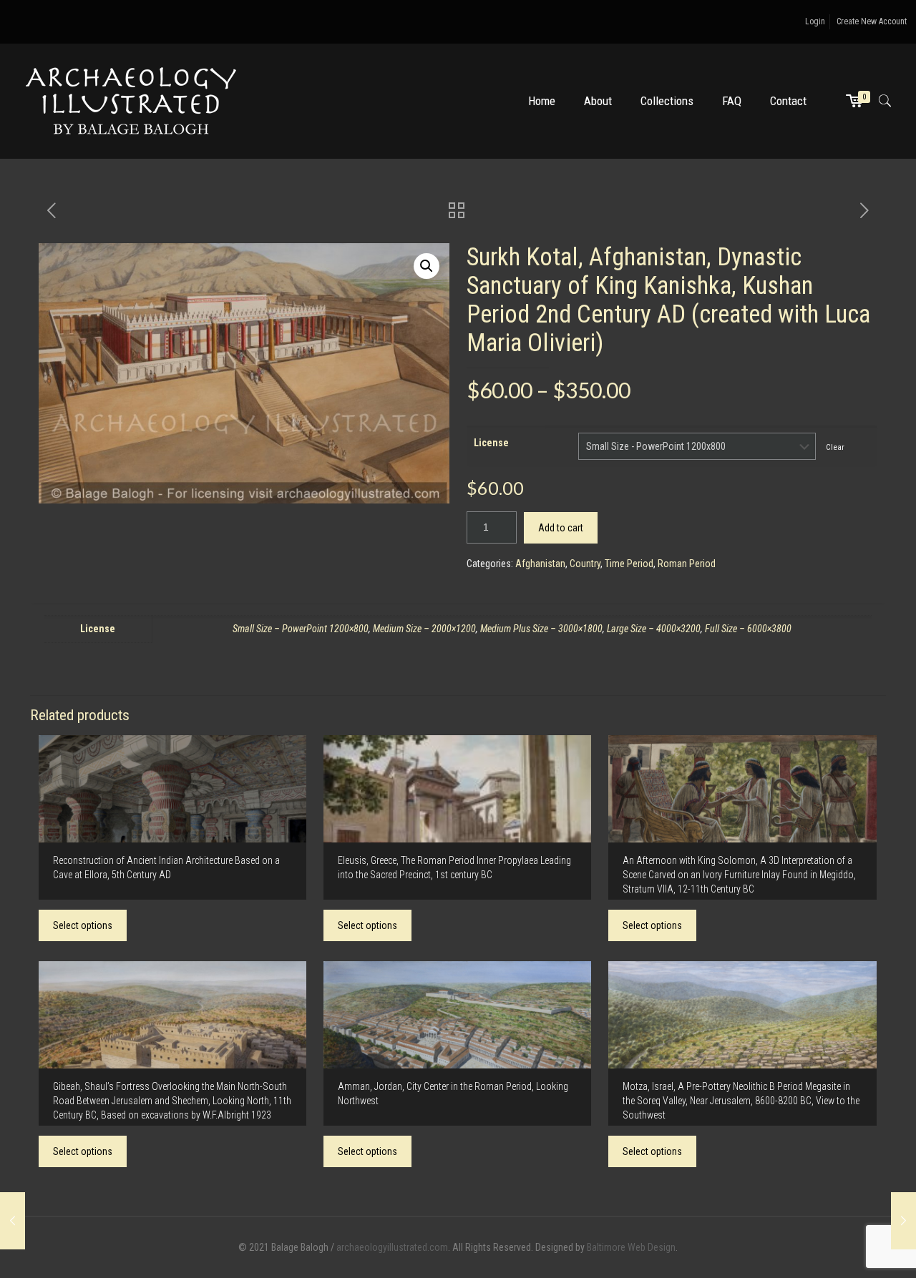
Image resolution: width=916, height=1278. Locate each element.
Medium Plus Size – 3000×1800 (541, 628)
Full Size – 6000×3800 (748, 628)
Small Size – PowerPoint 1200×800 (301, 628)
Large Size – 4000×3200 (654, 628)
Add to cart (560, 528)
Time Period (629, 563)
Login (815, 21)
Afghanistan (540, 563)
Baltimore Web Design (631, 1247)
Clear (835, 447)
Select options (82, 925)
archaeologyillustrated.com (392, 1247)
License (491, 442)
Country (585, 563)
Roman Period (687, 563)
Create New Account (872, 21)
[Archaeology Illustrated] (131, 101)
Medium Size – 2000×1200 (424, 628)
